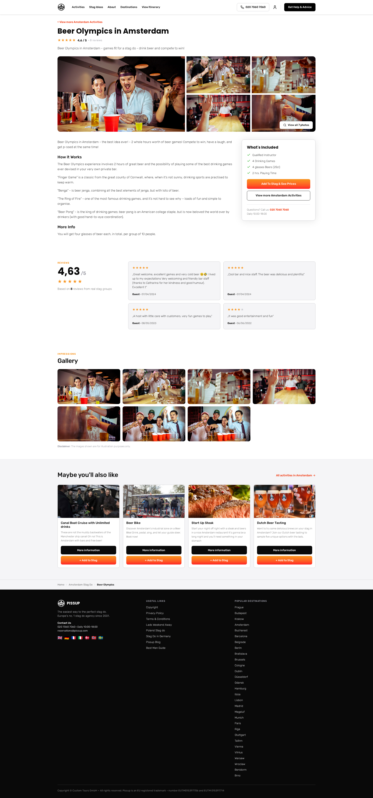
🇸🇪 (100, 638)
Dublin (238, 671)
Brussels (240, 659)
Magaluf (240, 711)
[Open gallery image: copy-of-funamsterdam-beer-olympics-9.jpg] (89, 423)
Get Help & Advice (300, 7)
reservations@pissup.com (73, 630)
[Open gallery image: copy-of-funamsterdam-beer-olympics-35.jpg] (89, 386)
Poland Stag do (155, 630)
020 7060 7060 (279, 209)
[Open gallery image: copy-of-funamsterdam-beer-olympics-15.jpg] (219, 386)
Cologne (240, 665)
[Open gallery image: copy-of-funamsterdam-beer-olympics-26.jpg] (154, 386)
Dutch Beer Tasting (271, 523)
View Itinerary (151, 7)
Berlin (238, 648)
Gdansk (239, 682)
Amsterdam (242, 624)
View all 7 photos (298, 124)
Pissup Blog (153, 642)
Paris (238, 723)
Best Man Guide (156, 648)
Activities (78, 7)
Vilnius (239, 752)
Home (61, 584)
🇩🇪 (66, 638)
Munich (239, 717)
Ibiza (238, 694)
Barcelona (241, 636)
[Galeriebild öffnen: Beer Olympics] (121, 94)
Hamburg (240, 688)
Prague (239, 607)
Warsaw (239, 758)
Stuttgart (240, 735)
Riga (237, 729)
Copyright (152, 607)
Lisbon (239, 700)
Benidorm (241, 769)
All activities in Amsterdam (295, 475)
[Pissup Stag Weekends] (61, 7)
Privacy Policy (155, 613)
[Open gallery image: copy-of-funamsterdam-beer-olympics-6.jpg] (154, 423)
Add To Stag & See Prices (278, 184)
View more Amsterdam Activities (80, 22)
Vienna (239, 746)
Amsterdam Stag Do (80, 584)
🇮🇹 (80, 638)
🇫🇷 (73, 638)
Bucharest (241, 630)
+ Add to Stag (88, 560)
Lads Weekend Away (159, 624)
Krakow (239, 619)
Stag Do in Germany (158, 636)
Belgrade (240, 642)
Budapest (241, 613)
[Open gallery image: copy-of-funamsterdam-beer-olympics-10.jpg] (284, 386)
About (112, 7)
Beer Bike (133, 523)
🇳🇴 (94, 638)
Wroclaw (240, 764)
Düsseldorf (241, 677)
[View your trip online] (275, 7)
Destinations (128, 7)
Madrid (239, 706)
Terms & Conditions (158, 619)
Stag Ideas (96, 7)
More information (88, 550)
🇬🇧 (60, 638)
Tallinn (238, 740)
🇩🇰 (87, 638)
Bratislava (241, 653)
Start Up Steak (203, 523)
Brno (238, 775)
